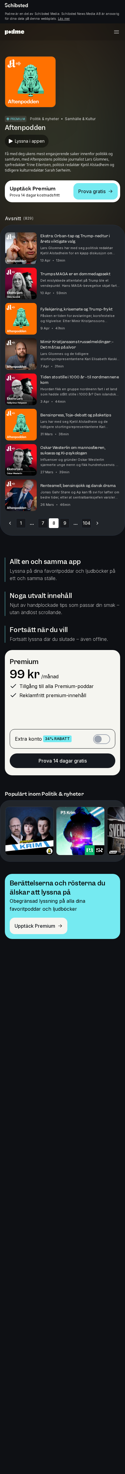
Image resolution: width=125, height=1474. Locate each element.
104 (86, 523)
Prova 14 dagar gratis (63, 761)
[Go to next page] (97, 523)
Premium (24, 662)
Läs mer (64, 18)
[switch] (101, 739)
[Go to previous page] (10, 523)
